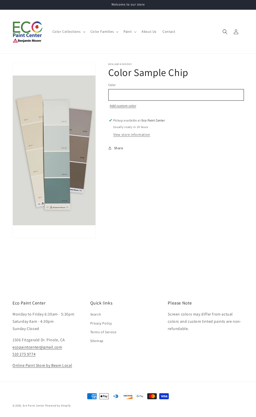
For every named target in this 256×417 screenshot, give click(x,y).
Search (95, 314)
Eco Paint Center (33, 405)
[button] (69, 31)
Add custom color (123, 106)
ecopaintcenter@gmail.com (37, 347)
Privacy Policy (101, 323)
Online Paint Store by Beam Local (42, 365)
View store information (131, 134)
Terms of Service (103, 332)
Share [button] (118, 148)
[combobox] (176, 95)
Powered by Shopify (58, 405)
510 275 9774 (24, 354)
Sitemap (97, 340)
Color (112, 85)
